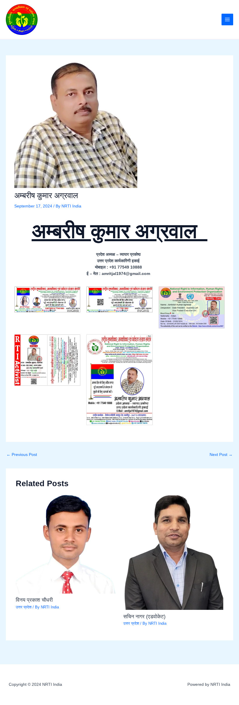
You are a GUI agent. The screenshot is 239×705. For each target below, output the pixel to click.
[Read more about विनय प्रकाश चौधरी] (66, 543)
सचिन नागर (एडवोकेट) (144, 616)
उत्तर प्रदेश (23, 607)
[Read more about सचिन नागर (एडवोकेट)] (173, 552)
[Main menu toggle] (227, 20)
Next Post (221, 454)
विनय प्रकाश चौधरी (36, 600)
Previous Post (21, 454)
